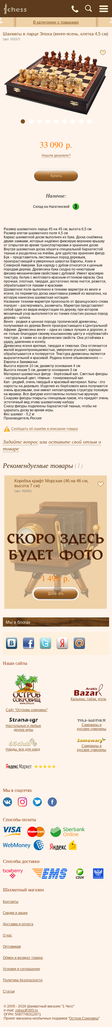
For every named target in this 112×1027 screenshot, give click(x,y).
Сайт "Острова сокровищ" (27, 710)
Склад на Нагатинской (51, 207)
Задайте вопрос (20, 441)
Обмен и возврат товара (23, 958)
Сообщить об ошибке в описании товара (44, 429)
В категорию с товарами (56, 22)
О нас (7, 935)
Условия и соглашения (21, 969)
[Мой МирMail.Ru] (79, 644)
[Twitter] (45, 644)
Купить (56, 176)
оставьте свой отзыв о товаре (52, 445)
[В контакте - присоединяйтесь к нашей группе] (11, 644)
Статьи (9, 991)
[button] (23, 121)
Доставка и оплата (18, 924)
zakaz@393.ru (26, 1010)
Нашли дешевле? (56, 155)
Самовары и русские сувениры (91, 727)
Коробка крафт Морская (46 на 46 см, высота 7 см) (51, 483)
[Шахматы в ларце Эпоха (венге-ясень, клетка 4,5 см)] (56, 82)
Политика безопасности (23, 980)
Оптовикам (12, 947)
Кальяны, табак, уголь (88, 699)
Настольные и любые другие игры (23, 728)
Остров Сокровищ (84, 1018)
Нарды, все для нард (23, 749)
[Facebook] (28, 644)
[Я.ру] (62, 644)
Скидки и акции (15, 913)
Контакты (10, 902)
